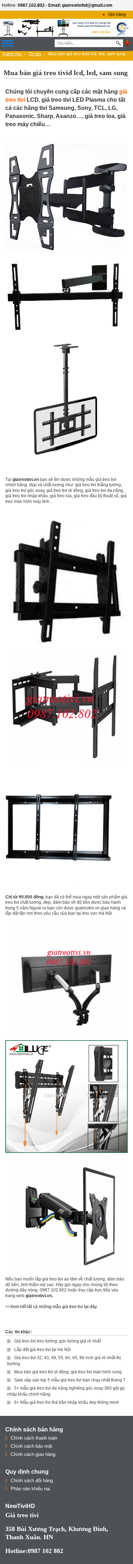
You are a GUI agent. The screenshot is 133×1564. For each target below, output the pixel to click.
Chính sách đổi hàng (32, 1480)
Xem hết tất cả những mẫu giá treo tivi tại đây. (54, 1306)
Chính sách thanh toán (34, 1438)
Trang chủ (12, 53)
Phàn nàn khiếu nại (30, 1488)
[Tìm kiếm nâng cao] (127, 43)
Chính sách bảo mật (31, 1446)
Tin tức (34, 53)
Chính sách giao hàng (33, 1454)
